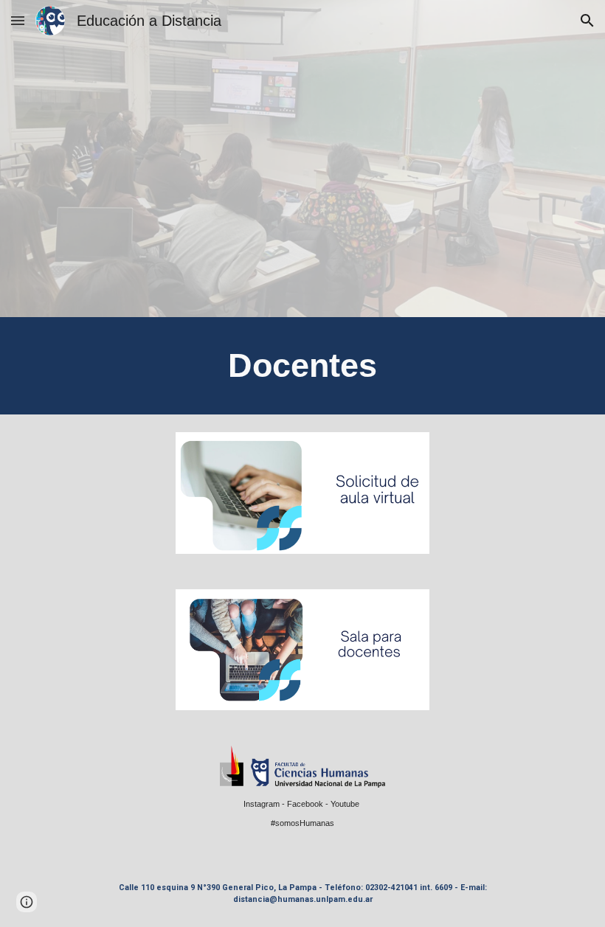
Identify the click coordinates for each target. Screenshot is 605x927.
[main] (302, 366)
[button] (17, 20)
